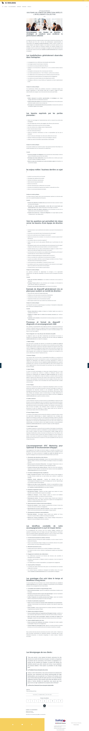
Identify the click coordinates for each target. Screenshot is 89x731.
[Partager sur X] (32, 700)
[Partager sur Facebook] (28, 700)
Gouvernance (46, 10)
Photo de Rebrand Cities (31, 691)
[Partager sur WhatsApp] (36, 700)
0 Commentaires (41, 694)
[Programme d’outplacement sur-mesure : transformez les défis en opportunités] (88, 365)
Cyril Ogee (49, 694)
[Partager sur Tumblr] (49, 700)
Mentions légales (76, 724)
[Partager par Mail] (61, 700)
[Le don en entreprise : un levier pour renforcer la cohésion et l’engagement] (0, 365)
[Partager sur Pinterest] (41, 700)
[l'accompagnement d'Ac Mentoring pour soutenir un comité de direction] (44, 24)
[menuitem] (83, 0)
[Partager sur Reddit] (57, 700)
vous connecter (32, 714)
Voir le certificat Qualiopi (60, 729)
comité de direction (51, 49)
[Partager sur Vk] (53, 700)
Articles (41, 10)
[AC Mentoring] (9, 3)
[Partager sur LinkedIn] (45, 700)
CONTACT (85, 0)
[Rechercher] (86, 7)
